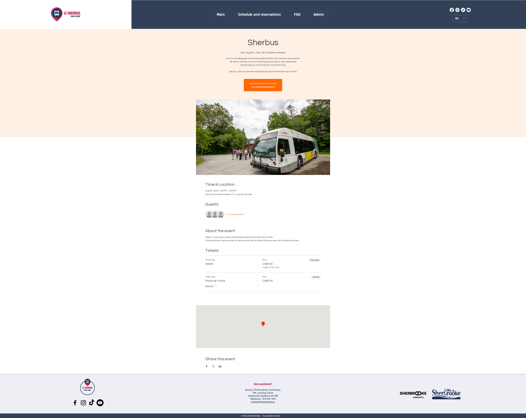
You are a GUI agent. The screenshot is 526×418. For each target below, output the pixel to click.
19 (275, 398)
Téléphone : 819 (258, 398)
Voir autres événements (263, 87)
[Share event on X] (213, 366)
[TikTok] (463, 10)
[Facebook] (452, 10)
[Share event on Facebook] (206, 366)
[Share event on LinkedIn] (220, 366)
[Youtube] (469, 10)
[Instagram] (457, 10)
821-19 (270, 398)
